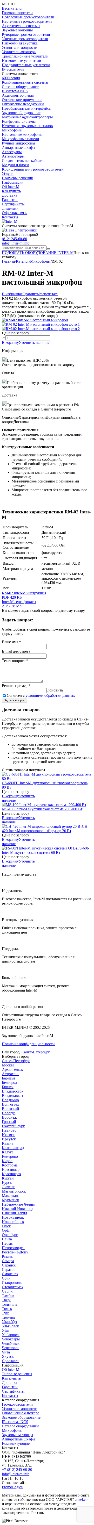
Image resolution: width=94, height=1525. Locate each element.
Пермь (7, 1243)
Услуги (7, 174)
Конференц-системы (19, 121)
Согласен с (41, 695)
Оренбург (10, 1235)
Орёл (6, 1230)
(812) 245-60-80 (14, 239)
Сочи (6, 1278)
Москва (8, 1065)
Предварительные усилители (26, 65)
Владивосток (12, 1091)
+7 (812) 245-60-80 (17, 1469)
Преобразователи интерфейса (26, 108)
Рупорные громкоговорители (26, 34)
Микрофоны (12, 130)
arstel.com (82, 1499)
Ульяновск (10, 1326)
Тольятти (9, 1304)
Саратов (8, 1269)
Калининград (13, 1148)
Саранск (9, 1265)
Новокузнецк (13, 1217)
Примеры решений (17, 178)
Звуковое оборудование (21, 113)
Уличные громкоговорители (25, 39)
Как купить (11, 191)
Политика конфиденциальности (28, 1044)
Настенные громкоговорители (27, 21)
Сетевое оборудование (20, 87)
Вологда (8, 1113)
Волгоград (10, 1104)
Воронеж (9, 1117)
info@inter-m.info (15, 243)
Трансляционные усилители (25, 56)
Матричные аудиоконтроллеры (27, 117)
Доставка (9, 195)
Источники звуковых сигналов (27, 126)
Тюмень (8, 1317)
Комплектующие (16, 1443)
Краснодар (11, 1169)
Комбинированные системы (25, 82)
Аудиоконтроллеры (18, 95)
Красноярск (11, 1174)
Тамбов (8, 1296)
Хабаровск (11, 1335)
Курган (8, 1178)
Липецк (8, 1187)
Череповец (11, 1348)
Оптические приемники (22, 100)
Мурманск (10, 1200)
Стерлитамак (12, 1287)
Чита (6, 1352)
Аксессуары (12, 152)
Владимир (10, 1100)
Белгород (9, 1082)
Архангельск (12, 1069)
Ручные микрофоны (18, 143)
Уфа (5, 1330)
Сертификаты (13, 204)
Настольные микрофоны (22, 134)
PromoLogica (12, 1487)
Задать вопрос (14, 700)
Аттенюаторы (13, 156)
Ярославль (10, 1361)
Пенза (7, 1239)
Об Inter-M (10, 187)
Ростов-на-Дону (15, 1252)
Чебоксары (11, 1339)
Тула (5, 1313)
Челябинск (11, 1343)
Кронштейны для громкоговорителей (33, 169)
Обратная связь (14, 213)
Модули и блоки (15, 165)
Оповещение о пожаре (20, 1413)
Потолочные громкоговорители (28, 17)
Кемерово (10, 1156)
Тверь (6, 1300)
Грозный (9, 1122)
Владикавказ (12, 1095)
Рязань (7, 1256)
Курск (7, 1182)
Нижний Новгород (17, 1209)
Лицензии (10, 208)
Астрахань (10, 1074)
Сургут (8, 1291)
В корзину (10, 342)
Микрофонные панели (20, 139)
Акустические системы (21, 26)
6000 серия (11, 78)
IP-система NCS (15, 1422)
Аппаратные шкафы (18, 147)
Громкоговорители (17, 13)
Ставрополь (11, 1282)
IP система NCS (15, 91)
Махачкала (11, 1196)
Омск (6, 1226)
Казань (7, 1143)
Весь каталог (12, 8)
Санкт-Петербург (35, 1052)
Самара (8, 1261)
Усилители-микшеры (19, 52)
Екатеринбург (13, 1126)
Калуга (7, 1152)
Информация (12, 182)
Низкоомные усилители (21, 60)
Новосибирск (13, 1222)
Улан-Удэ (9, 1322)
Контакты (10, 217)
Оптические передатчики (23, 104)
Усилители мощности (19, 47)
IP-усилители (13, 69)
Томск (7, 1309)
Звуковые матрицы (17, 1435)
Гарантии (10, 200)
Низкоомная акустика (20, 43)
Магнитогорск (14, 1191)
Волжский (10, 1109)
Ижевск (8, 1135)
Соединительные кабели (22, 160)
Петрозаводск (13, 1248)
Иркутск (9, 1139)
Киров (7, 1161)
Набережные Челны (18, 1204)
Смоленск (10, 1274)
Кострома (10, 1165)
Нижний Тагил (14, 1213)
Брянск (7, 1087)
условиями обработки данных (50, 695)
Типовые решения (17, 1374)
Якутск (8, 1356)
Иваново (9, 1130)
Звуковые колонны (17, 30)
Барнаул (8, 1078)
